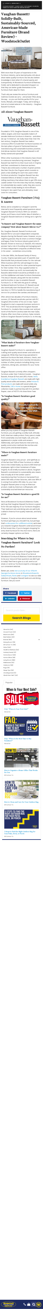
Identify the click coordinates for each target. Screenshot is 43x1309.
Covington (24, 576)
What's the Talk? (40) (10, 675)
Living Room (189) (9, 660)
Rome (14, 576)
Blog (8, 3)
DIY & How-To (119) (9, 645)
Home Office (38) (9, 657)
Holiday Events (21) (9, 652)
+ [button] (39, 640)
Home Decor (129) (9, 655)
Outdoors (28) (8, 665)
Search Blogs (21, 618)
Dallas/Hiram (6, 576)
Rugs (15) (6, 668)
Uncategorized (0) (9, 673)
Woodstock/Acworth (31, 573)
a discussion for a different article (19, 523)
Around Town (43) (9, 632)
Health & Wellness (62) (11, 650)
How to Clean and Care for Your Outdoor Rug (21, 802)
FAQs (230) (7, 647)
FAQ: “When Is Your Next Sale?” (16, 709)
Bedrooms (15, 3)
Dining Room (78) (9, 642)
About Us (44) (8, 629)
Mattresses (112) (8, 663)
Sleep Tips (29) (8, 670)
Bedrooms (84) (8, 635)
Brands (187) (7, 640)
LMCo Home (15, 386)
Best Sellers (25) (9, 637)
